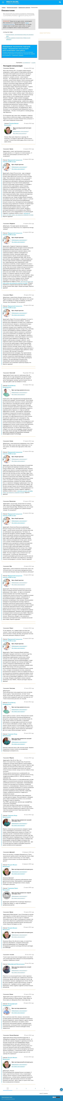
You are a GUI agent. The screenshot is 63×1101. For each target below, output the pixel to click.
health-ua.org (12, 2)
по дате (33, 62)
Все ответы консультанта (19, 133)
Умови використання (7, 1097)
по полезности (26, 62)
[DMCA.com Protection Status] (56, 1097)
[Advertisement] (49, 19)
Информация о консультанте (20, 131)
